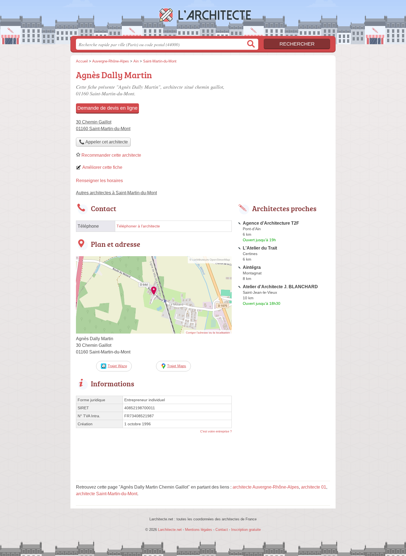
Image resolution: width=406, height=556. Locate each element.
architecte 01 (313, 487)
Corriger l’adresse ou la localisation (208, 332)
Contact (221, 530)
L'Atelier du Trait (260, 248)
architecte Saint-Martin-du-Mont (106, 493)
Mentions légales (198, 530)
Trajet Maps (176, 366)
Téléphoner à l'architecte (138, 226)
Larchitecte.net (203, 19)
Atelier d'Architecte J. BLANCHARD (280, 286)
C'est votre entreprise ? (216, 431)
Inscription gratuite (246, 530)
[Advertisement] (283, 106)
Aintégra (252, 267)
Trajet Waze (117, 366)
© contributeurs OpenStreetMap (209, 259)
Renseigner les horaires (99, 180)
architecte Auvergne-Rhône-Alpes (266, 487)
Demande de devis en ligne (107, 108)
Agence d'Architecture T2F (271, 223)
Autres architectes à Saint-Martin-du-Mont (116, 192)
